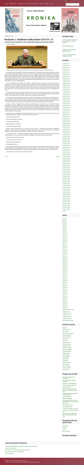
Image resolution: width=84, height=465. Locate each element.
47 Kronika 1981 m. (66, 147)
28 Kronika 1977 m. (66, 112)
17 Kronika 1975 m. (66, 92)
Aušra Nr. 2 (65, 220)
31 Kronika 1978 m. (66, 118)
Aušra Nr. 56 (65, 305)
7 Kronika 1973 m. (66, 74)
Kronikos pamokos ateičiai (32, 3)
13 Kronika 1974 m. (66, 85)
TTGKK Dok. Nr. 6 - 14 (67, 313)
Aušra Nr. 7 (65, 229)
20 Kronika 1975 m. (66, 98)
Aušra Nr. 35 (65, 280)
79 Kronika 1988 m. (66, 205)
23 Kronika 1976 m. (66, 103)
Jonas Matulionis (66, 355)
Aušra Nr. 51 (65, 300)
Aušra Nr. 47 (65, 294)
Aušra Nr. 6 (65, 227)
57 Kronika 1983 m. (66, 165)
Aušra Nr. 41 (65, 289)
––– (63, 44)
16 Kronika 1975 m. (66, 90)
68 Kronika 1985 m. (66, 185)
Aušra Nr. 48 (65, 296)
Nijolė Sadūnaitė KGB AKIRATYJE (69, 385)
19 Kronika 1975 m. (66, 96)
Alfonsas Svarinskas (67, 344)
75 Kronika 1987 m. (66, 198)
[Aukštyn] (82, 463)
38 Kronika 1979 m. (66, 130)
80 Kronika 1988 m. (66, 207)
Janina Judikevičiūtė (67, 367)
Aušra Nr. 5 (65, 225)
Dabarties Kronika (12, 3)
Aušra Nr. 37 (65, 283)
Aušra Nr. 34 (65, 278)
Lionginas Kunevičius (67, 346)
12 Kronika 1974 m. (66, 83)
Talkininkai (65, 340)
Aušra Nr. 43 (65, 293)
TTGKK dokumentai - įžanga (68, 309)
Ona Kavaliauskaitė (66, 362)
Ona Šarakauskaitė (66, 366)
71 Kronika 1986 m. (66, 191)
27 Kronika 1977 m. (66, 110)
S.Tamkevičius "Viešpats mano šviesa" (70, 408)
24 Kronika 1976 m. (66, 105)
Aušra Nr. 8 (65, 231)
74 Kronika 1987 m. (66, 196)
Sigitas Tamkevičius (67, 329)
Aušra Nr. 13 (65, 240)
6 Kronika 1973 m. (66, 72)
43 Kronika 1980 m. (66, 140)
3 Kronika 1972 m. (66, 67)
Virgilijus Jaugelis (66, 353)
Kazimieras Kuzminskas (67, 349)
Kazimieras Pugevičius (67, 347)
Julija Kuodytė (65, 358)
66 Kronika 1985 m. (66, 181)
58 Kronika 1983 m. (66, 167)
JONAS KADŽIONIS (10, 44)
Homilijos (41, 3)
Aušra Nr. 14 (65, 242)
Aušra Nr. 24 (65, 260)
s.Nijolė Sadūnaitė (66, 356)
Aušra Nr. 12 (65, 238)
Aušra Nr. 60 (65, 307)
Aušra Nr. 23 (65, 258)
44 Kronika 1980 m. (66, 141)
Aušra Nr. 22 (65, 256)
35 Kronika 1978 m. (66, 125)
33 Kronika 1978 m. (66, 121)
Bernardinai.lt (65, 425)
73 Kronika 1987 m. (66, 194)
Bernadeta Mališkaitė (67, 335)
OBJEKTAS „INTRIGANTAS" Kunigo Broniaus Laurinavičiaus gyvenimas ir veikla (70, 390)
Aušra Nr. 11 (65, 236)
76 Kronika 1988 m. (66, 200)
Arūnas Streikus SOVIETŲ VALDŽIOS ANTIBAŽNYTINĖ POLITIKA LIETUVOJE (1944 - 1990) (70, 402)
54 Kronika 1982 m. (66, 160)
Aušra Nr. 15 (65, 243)
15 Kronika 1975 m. (66, 89)
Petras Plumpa (65, 338)
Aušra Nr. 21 (65, 254)
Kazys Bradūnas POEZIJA (68, 404)
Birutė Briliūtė (65, 360)
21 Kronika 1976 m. (66, 100)
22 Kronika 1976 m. (66, 101)
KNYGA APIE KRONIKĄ (67, 398)
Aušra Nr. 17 (65, 247)
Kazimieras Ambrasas (67, 336)
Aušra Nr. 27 (65, 265)
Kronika (6, 3)
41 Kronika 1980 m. (66, 136)
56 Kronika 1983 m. (66, 163)
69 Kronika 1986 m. (66, 187)
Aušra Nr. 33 (65, 276)
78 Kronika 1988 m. (66, 203)
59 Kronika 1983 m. (66, 169)
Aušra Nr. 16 (65, 245)
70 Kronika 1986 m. (66, 189)
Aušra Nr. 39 (65, 285)
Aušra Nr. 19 (65, 251)
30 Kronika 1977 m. (66, 116)
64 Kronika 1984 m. (66, 178)
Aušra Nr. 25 (65, 262)
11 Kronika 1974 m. (66, 81)
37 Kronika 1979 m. (66, 129)
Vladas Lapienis (66, 369)
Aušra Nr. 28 (65, 267)
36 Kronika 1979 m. (66, 127)
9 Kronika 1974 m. (66, 78)
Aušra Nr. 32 (65, 274)
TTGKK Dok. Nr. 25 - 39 (67, 316)
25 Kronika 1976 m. (66, 107)
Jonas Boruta (65, 331)
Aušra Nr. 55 (65, 303)
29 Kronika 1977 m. (66, 114)
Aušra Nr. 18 (65, 249)
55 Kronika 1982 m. (66, 161)
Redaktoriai (65, 327)
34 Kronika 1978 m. (66, 123)
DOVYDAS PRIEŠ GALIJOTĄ (68, 46)
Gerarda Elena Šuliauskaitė (68, 333)
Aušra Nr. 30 (65, 271)
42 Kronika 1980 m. (66, 138)
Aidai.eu (64, 429)
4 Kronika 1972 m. (66, 69)
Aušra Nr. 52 (65, 302)
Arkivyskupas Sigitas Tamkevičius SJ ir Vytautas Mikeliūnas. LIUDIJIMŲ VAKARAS (70, 41)
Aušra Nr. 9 (65, 233)
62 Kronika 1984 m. (66, 174)
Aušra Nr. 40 (65, 287)
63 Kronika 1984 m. (66, 176)
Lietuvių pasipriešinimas (67, 406)
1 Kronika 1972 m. (66, 63)
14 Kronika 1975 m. (66, 87)
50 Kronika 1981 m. (66, 152)
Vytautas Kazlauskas (67, 351)
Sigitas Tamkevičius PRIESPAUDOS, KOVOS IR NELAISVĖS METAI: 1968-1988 (70, 415)
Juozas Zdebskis (66, 342)
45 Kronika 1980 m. (66, 143)
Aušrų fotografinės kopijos (68, 320)
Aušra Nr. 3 (65, 222)
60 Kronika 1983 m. (66, 170)
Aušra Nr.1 (65, 218)
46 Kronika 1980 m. (66, 145)
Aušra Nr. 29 (65, 269)
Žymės (51, 3)
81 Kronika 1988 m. (66, 209)
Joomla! (6, 462)
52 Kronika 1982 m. (66, 156)
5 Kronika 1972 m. (66, 70)
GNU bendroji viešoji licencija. (34, 462)
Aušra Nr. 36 (65, 282)
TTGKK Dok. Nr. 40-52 (67, 318)
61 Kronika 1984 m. (66, 172)
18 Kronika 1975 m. (66, 94)
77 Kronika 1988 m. (66, 201)
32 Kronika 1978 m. (66, 120)
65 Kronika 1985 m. (66, 180)
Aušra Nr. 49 (65, 298)
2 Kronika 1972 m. (66, 65)
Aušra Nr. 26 (65, 263)
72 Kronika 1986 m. (66, 192)
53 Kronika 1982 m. (66, 158)
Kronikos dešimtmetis (67, 396)
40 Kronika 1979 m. (66, 134)
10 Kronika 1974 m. (66, 80)
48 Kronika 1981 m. (66, 149)
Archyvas (64, 211)
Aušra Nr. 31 (65, 273)
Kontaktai (47, 3)
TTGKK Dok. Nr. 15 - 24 (67, 314)
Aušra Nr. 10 (65, 234)
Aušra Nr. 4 (65, 223)
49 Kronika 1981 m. (66, 150)
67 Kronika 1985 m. (66, 183)
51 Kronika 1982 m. (66, 154)
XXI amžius (65, 427)
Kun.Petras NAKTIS (66, 387)
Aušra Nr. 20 (65, 253)
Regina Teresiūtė (66, 364)
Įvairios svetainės (66, 431)
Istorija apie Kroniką (22, 3)
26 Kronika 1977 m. (66, 109)
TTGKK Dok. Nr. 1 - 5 (67, 311)
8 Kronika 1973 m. (66, 76)
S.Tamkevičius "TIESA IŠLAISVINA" (70, 383)
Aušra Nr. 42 (65, 291)
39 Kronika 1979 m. (66, 132)
